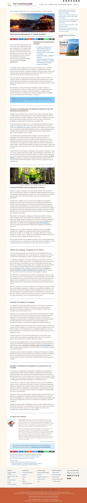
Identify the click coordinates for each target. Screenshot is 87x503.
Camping (26, 462)
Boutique (69, 4)
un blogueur (33, 445)
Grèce (23, 476)
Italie (23, 479)
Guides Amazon (55, 476)
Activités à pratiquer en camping (45, 59)
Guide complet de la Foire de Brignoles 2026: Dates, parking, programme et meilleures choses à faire (68, 21)
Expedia (12, 158)
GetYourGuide (44, 223)
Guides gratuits (55, 472)
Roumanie (24, 474)
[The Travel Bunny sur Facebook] (66, 1)
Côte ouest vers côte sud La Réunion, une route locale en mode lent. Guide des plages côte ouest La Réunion (68, 29)
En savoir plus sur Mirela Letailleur (47, 441)
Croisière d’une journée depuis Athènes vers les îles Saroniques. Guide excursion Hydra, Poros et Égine (68, 16)
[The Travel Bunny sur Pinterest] (71, 1)
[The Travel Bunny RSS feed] (79, 1)
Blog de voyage (14, 11)
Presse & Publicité (11, 480)
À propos (41, 4)
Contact (75, 4)
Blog (46, 4)
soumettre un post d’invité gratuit (41, 447)
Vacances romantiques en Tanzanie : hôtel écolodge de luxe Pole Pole (26, 463)
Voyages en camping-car (42, 476)
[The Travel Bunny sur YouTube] (73, 1)
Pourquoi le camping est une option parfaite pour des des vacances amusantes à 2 (44, 48)
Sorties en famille (41, 479)
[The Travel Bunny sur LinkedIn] (76, 1)
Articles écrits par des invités (17, 462)
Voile (38, 481)
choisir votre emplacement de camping (20, 127)
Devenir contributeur (11, 484)
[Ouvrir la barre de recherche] (78, 4)
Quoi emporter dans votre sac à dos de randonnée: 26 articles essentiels (24, 456)
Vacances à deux (32, 462)
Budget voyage (62, 4)
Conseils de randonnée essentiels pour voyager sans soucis (24, 464)
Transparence (54, 489)
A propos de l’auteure (42, 64)
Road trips (39, 474)
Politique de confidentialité (36, 489)
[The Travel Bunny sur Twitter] (63, 1)
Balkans (24, 481)
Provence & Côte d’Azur (27, 472)
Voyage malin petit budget (43, 472)
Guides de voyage (53, 4)
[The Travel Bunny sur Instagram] (68, 1)
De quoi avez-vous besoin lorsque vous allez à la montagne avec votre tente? (25, 455)
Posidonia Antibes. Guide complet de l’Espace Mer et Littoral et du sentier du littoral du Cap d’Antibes (67, 11)
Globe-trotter (22, 11)
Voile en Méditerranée (27, 483)
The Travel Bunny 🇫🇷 (22, 4)
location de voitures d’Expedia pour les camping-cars (30, 270)
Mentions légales (46, 489)
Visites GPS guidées (56, 474)
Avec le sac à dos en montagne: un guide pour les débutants (22, 458)
